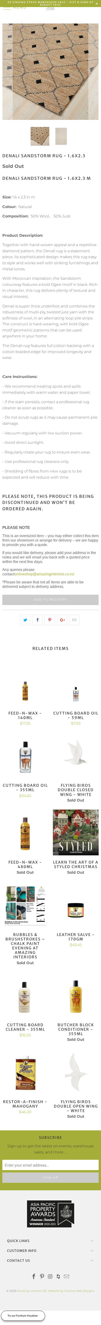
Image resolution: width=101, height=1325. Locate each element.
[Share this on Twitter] (25, 620)
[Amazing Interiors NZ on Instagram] (50, 1277)
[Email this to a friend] (74, 620)
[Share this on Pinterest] (50, 620)
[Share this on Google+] (62, 620)
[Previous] (7, 72)
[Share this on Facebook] (37, 620)
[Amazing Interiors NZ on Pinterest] (42, 1277)
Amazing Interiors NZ (32, 1291)
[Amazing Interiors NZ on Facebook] (34, 1277)
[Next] (93, 72)
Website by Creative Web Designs (71, 1291)
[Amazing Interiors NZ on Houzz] (58, 1277)
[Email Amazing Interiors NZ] (66, 1277)
